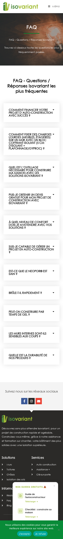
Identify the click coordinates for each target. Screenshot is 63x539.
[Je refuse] (58, 529)
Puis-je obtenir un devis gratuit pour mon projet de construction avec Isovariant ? (30, 199)
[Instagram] (31, 401)
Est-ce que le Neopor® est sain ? (28, 272)
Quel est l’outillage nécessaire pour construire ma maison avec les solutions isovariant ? (30, 171)
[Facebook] (24, 401)
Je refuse (40, 533)
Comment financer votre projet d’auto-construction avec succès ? (31, 112)
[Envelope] (39, 401)
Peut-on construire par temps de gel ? (26, 313)
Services (37, 457)
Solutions (8, 457)
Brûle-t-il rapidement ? (25, 293)
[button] (31, 112)
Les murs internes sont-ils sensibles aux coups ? (27, 335)
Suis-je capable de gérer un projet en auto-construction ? (31, 249)
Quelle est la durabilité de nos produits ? (28, 356)
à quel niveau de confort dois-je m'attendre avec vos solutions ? (30, 224)
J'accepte (24, 533)
